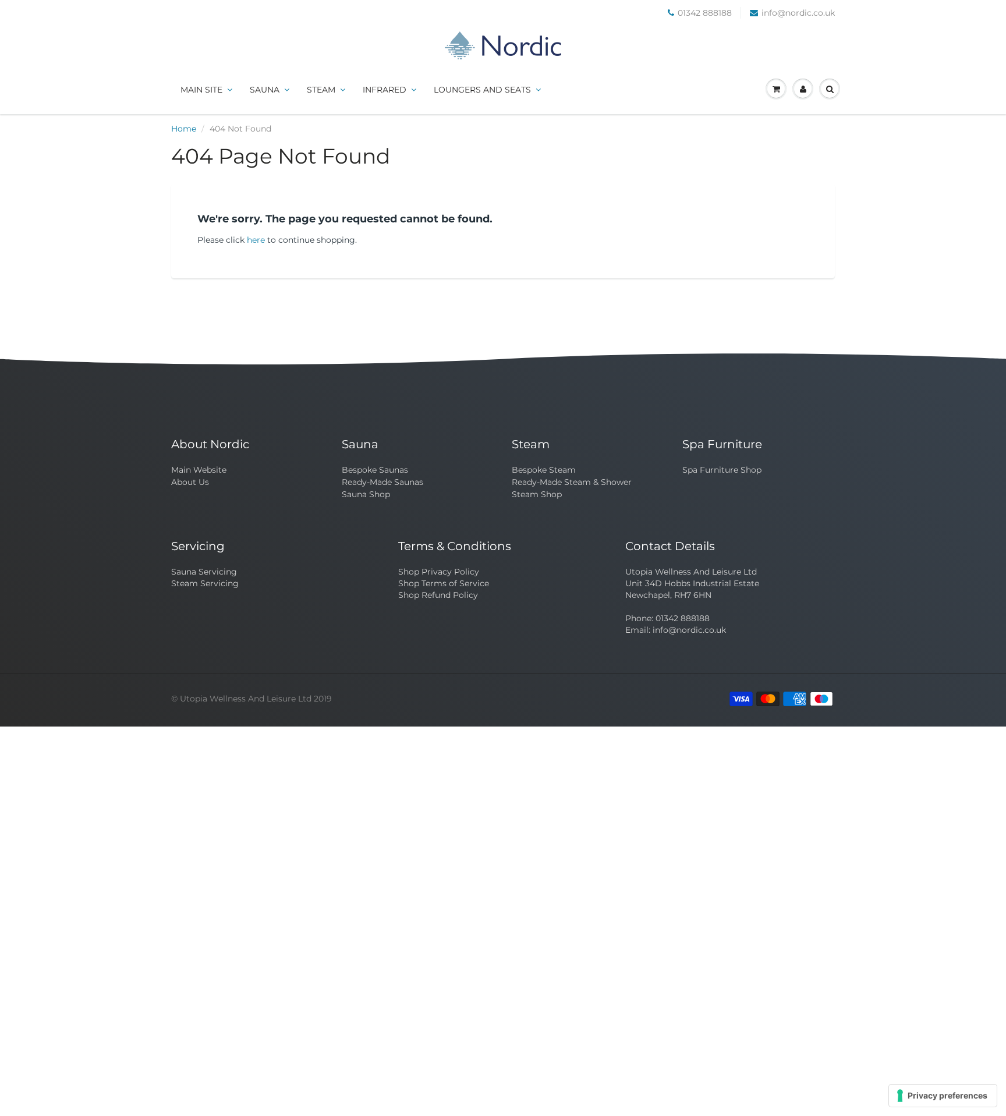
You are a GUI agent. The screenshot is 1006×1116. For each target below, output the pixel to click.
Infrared (384, 89)
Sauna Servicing (204, 571)
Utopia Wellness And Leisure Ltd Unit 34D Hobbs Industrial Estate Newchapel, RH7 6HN (692, 583)
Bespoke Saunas (375, 470)
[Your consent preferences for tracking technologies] (943, 1096)
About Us (190, 482)
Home (183, 128)
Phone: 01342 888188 (667, 618)
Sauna (264, 89)
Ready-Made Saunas (382, 482)
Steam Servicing (205, 583)
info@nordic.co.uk (798, 13)
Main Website (198, 470)
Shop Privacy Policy (438, 571)
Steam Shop (537, 494)
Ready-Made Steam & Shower (572, 482)
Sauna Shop (366, 494)
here (256, 240)
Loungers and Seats (482, 89)
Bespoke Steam (544, 470)
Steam (321, 89)
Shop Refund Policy (438, 595)
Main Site (201, 89)
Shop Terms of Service (443, 583)
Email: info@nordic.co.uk (675, 630)
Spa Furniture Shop (721, 470)
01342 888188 (705, 13)
